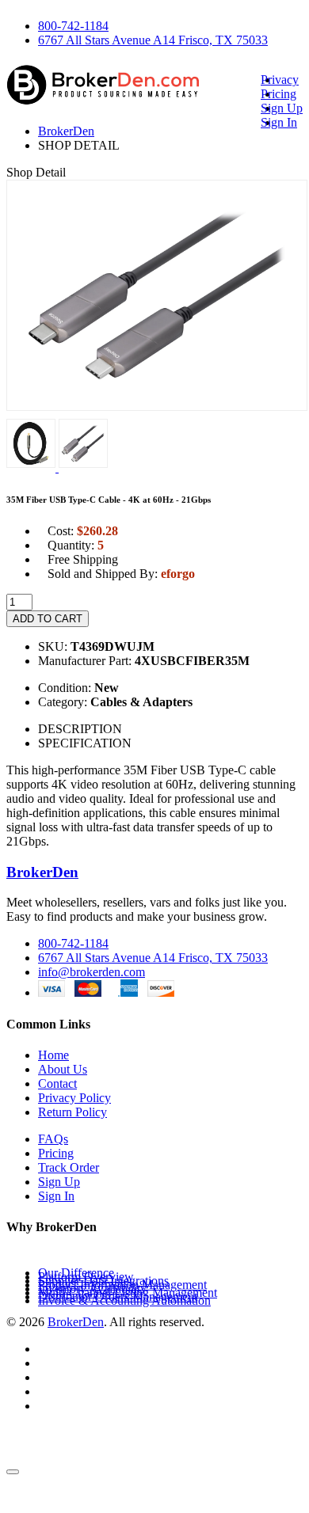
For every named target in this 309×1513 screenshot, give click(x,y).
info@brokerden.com (91, 972)
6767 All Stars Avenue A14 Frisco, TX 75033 (153, 40)
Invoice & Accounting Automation (124, 1300)
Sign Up (282, 108)
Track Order (68, 1167)
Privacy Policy (74, 1097)
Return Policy (72, 1112)
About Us (62, 1069)
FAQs (53, 1139)
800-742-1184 (73, 25)
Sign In (279, 122)
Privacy (280, 79)
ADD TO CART (47, 619)
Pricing (278, 94)
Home (53, 1055)
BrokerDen (66, 131)
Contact (57, 1083)
